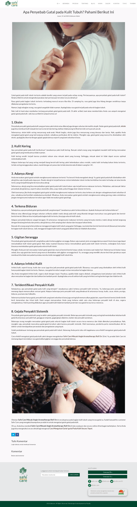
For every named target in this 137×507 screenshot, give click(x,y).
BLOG (93, 3)
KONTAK (116, 3)
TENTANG (84, 3)
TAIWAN (132, 3)
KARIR (100, 3)
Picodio (88, 503)
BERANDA (66, 3)
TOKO (124, 3)
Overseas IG (107, 476)
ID (58, 3)
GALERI (107, 3)
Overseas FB (107, 472)
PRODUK (75, 3)
